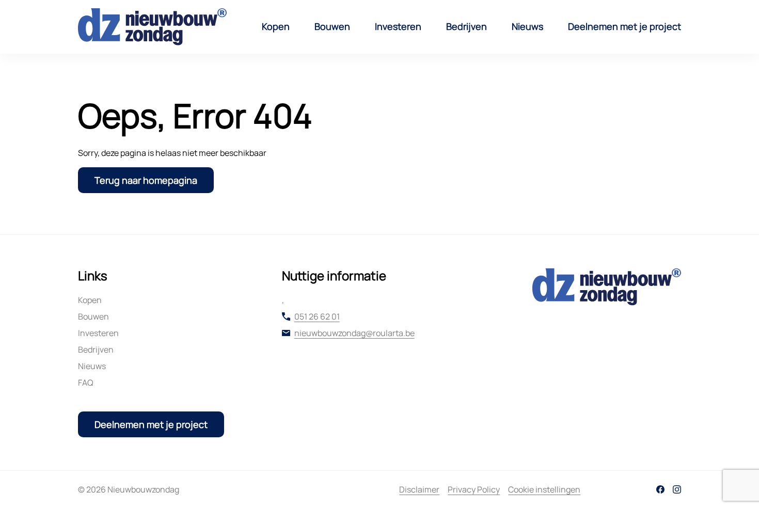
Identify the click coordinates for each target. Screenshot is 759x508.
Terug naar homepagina (145, 180)
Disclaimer (419, 489)
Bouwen (332, 26)
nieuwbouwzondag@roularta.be (354, 333)
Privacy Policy (474, 489)
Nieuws (527, 26)
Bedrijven (466, 26)
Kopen (276, 26)
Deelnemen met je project (624, 26)
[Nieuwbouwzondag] (152, 26)
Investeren (398, 26)
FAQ (85, 382)
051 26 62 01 (317, 316)
